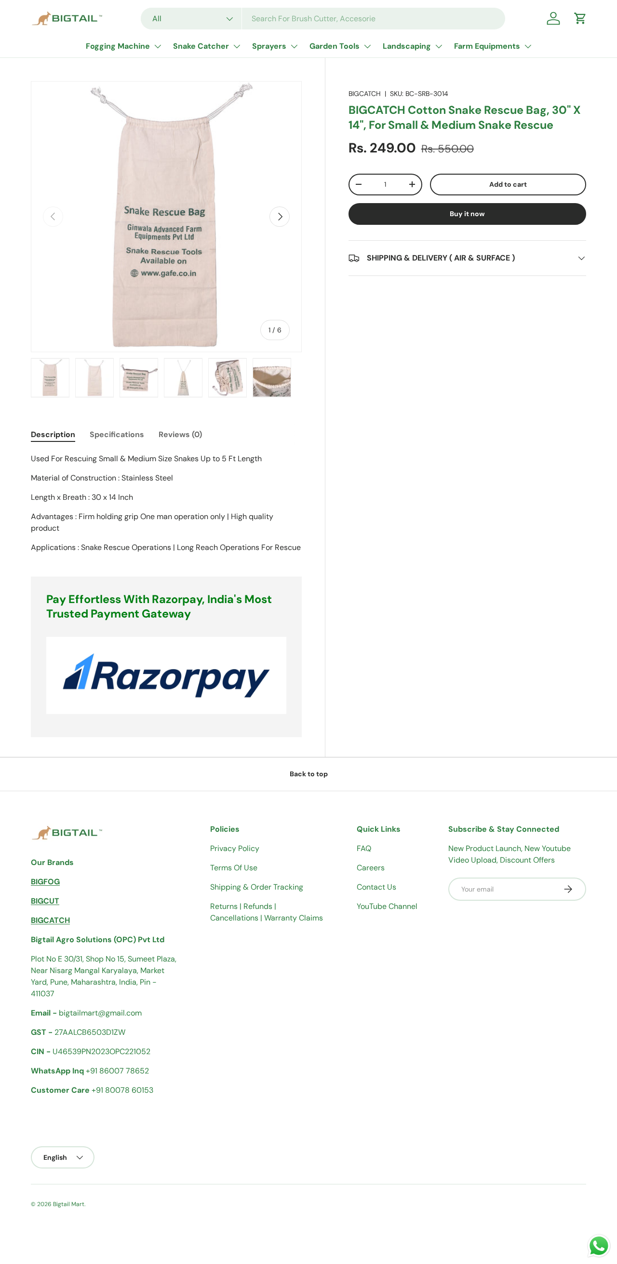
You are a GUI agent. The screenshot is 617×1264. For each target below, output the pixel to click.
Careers (371, 868)
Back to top (309, 773)
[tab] (53, 434)
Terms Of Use (233, 868)
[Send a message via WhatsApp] (599, 1246)
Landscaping (407, 46)
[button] (580, 18)
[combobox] (323, 18)
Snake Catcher (201, 46)
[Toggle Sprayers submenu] (294, 46)
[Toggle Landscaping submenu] (438, 46)
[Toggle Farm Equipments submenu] (528, 46)
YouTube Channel (387, 906)
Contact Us (376, 887)
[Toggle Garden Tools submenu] (367, 46)
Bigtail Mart (68, 1204)
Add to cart (508, 184)
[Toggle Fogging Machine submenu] (157, 46)
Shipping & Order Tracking (256, 887)
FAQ (364, 848)
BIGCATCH (365, 93)
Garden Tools (334, 46)
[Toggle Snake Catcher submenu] (236, 46)
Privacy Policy (234, 848)
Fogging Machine (118, 46)
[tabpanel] (166, 503)
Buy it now (467, 213)
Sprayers (269, 46)
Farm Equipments (487, 46)
